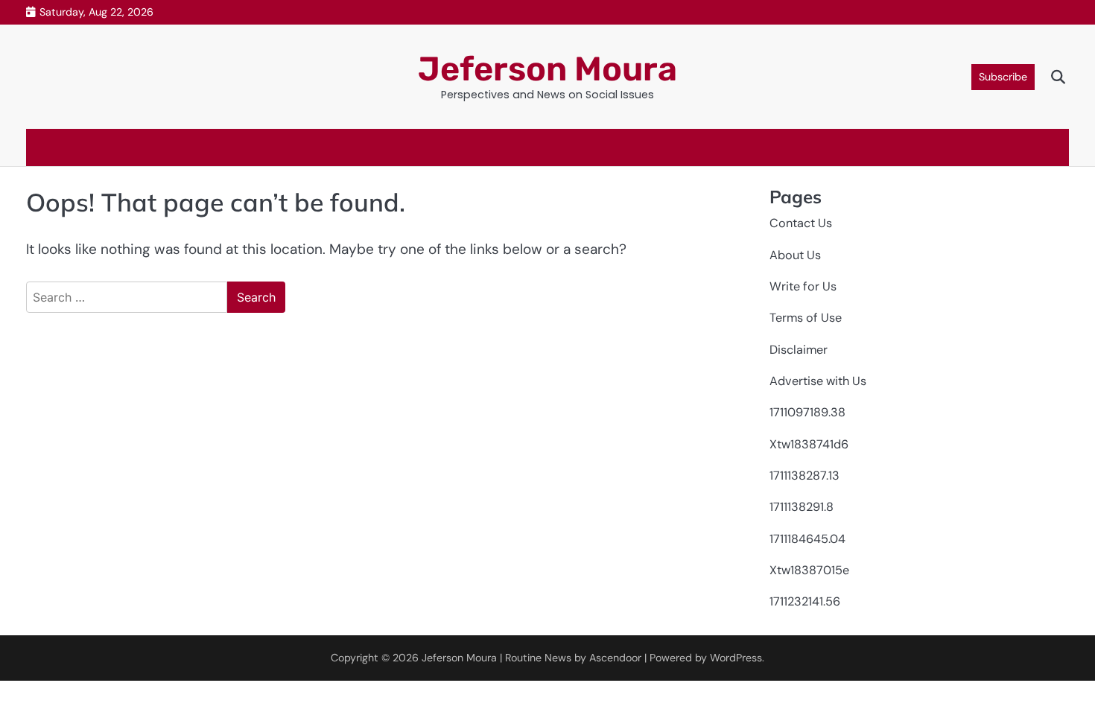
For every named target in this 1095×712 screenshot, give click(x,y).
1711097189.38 (807, 412)
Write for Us (803, 286)
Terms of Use (805, 317)
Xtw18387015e (809, 570)
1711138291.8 (801, 507)
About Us (795, 255)
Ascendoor (615, 657)
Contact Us (800, 223)
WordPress (736, 657)
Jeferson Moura (547, 69)
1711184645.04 (807, 539)
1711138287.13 (804, 475)
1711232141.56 (804, 601)
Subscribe (1003, 76)
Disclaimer (798, 349)
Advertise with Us (817, 381)
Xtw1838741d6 (808, 444)
